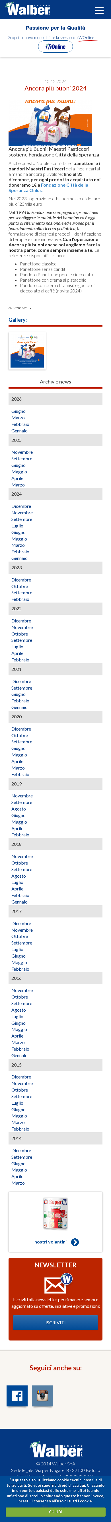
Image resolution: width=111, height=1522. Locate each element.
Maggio (19, 471)
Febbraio (20, 424)
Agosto (18, 808)
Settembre (21, 458)
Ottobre (19, 586)
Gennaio (19, 430)
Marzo (18, 417)
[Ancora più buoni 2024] (27, 351)
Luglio (17, 525)
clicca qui (76, 1485)
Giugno (18, 411)
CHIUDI (55, 1511)
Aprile (17, 478)
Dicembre (21, 506)
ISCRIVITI (56, 1322)
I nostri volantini (49, 1241)
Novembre (22, 452)
